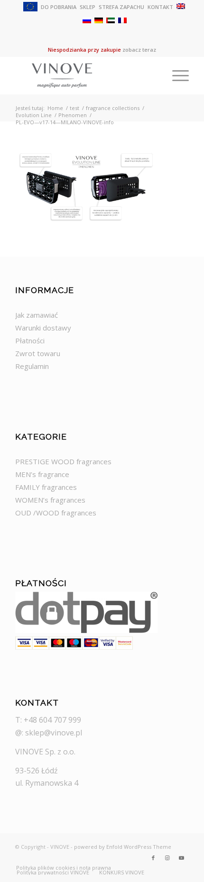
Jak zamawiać (36, 315)
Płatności (30, 340)
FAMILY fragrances (46, 487)
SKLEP (87, 6)
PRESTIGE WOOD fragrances (63, 461)
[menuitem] (30, 7)
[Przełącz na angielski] (180, 6)
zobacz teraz (139, 49)
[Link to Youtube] (182, 858)
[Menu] (176, 75)
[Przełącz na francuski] (122, 20)
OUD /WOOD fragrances (55, 512)
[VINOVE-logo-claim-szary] (84, 75)
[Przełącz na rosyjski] (87, 20)
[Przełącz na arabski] (110, 20)
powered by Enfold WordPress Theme (122, 846)
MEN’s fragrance (42, 474)
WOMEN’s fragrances (50, 500)
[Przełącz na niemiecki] (98, 20)
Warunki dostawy (43, 327)
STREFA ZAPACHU (121, 6)
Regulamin (32, 366)
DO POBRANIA (58, 6)
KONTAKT (160, 6)
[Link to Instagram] (167, 858)
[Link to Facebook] (153, 858)
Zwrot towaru (37, 353)
